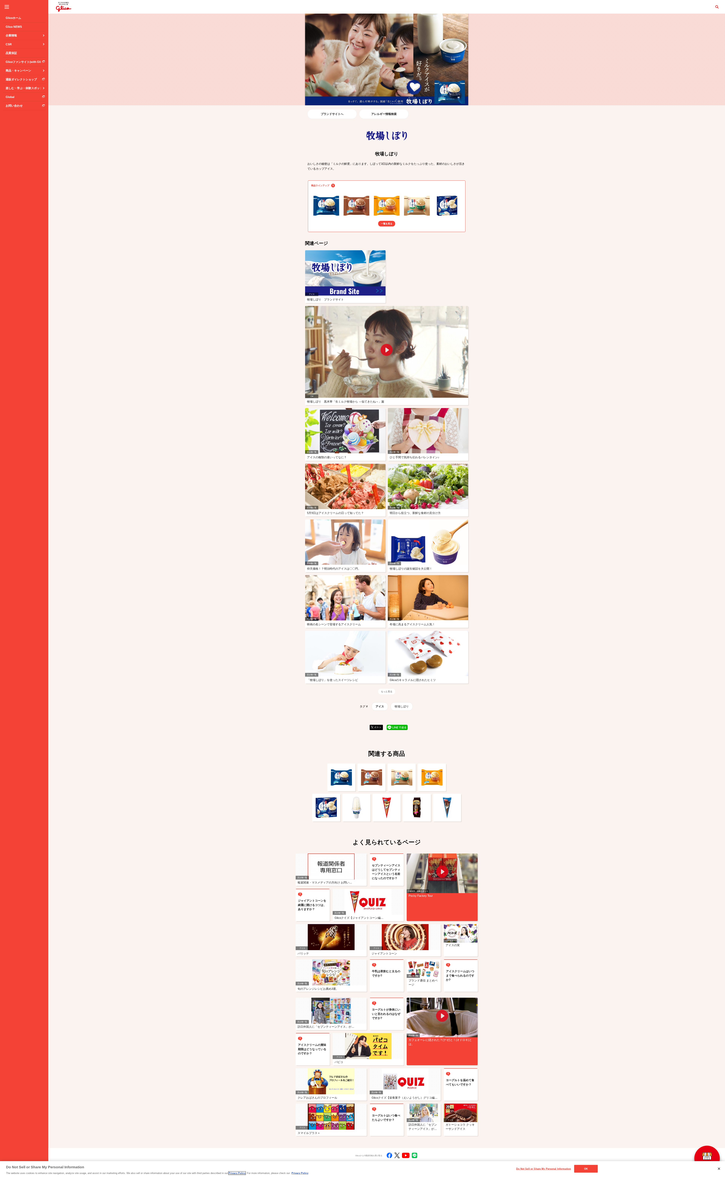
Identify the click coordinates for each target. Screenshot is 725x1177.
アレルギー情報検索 (384, 114)
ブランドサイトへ (332, 114)
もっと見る (386, 691)
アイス (380, 706)
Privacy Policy (237, 1173)
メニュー (7, 7)
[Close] (719, 1169)
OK (586, 1168)
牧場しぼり (402, 706)
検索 (717, 7)
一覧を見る (386, 223)
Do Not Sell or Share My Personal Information (543, 1168)
